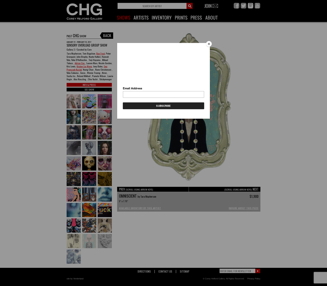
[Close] (209, 44)
